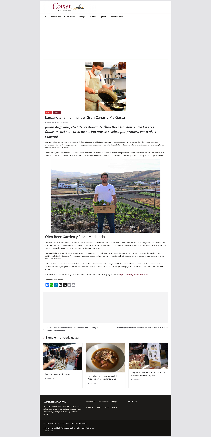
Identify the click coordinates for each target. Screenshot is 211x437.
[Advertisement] (105, 43)
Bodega (82, 17)
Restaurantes (69, 17)
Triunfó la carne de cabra (57, 373)
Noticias (48, 112)
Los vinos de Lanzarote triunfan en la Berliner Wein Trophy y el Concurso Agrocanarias (71, 329)
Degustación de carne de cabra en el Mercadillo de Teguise (148, 374)
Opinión (103, 17)
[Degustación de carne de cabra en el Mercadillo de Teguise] (148, 344)
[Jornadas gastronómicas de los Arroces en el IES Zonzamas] (105, 344)
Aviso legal (81, 428)
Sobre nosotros (116, 17)
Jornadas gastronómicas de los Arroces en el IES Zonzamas (103, 377)
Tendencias (56, 17)
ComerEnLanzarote (62, 122)
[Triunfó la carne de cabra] (62, 344)
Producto (92, 17)
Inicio (45, 17)
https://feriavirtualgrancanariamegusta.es (134, 274)
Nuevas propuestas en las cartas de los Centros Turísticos (141, 327)
